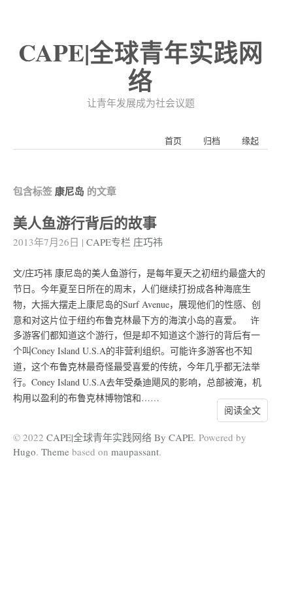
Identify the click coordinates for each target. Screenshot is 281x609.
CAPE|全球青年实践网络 (140, 66)
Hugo (24, 451)
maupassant (135, 451)
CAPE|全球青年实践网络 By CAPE (119, 437)
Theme (55, 451)
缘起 (250, 140)
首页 (173, 140)
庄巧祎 (148, 241)
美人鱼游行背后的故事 (85, 222)
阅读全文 (242, 410)
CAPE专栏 (108, 241)
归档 (211, 140)
